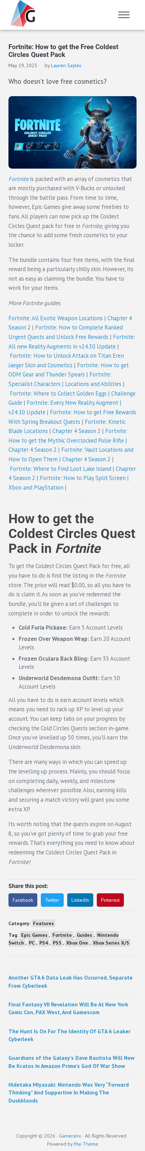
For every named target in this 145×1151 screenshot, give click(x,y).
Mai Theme (86, 1143)
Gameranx (70, 1135)
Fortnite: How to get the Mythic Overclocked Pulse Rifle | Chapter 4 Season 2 (67, 440)
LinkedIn (80, 900)
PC (31, 943)
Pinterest (110, 900)
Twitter (52, 900)
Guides (84, 935)
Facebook (23, 900)
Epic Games (34, 935)
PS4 (43, 943)
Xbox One (77, 943)
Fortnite (18, 179)
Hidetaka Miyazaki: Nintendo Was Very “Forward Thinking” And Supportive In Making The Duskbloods (68, 1092)
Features (43, 923)
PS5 (57, 943)
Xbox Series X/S (111, 943)
